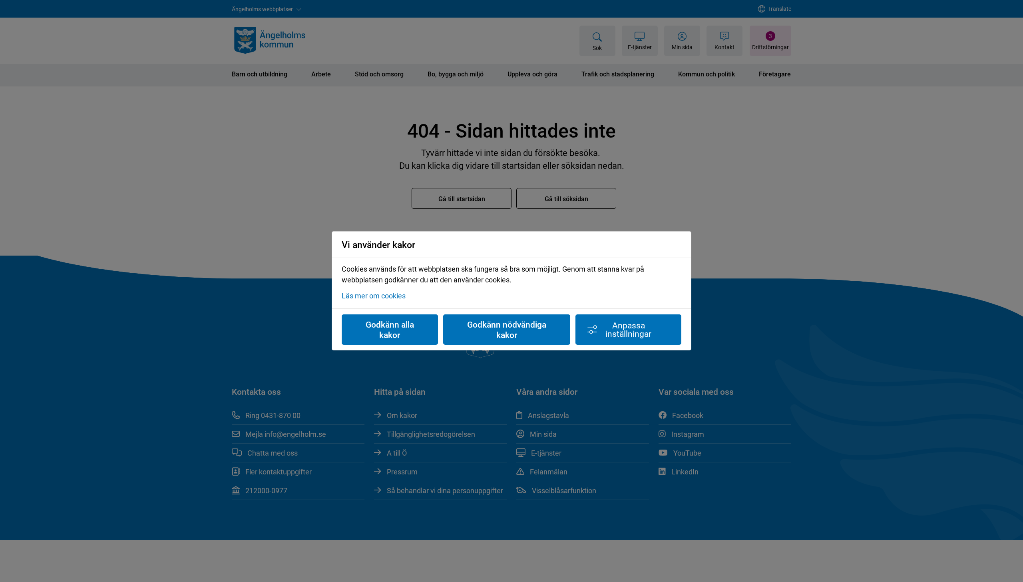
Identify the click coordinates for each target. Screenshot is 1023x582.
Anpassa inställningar (628, 329)
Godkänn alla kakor (390, 329)
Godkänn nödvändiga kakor (506, 329)
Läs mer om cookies (374, 296)
